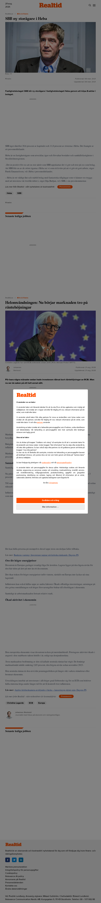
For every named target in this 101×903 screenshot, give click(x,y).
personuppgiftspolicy (64, 463)
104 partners (53, 483)
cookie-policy (46, 463)
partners (40, 422)
